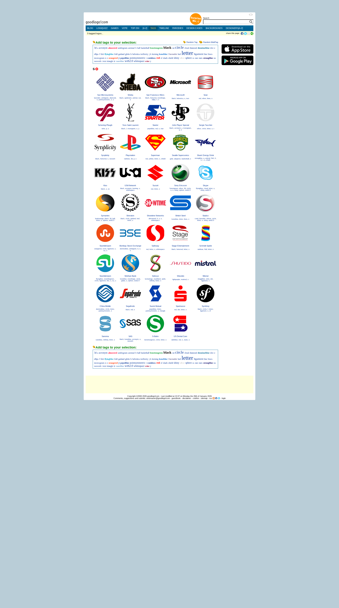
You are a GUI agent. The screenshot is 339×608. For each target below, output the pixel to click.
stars (201, 58)
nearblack (157, 279)
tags (153, 28)
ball (138, 48)
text (104, 61)
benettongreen (156, 48)
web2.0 (129, 60)
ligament (198, 54)
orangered (113, 58)
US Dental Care (180, 336)
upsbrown (128, 98)
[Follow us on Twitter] (219, 398)
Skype (205, 185)
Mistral (205, 276)
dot (211, 48)
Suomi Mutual (155, 306)
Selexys (155, 276)
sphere (188, 58)
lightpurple (176, 279)
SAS (130, 336)
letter (187, 53)
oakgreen (177, 159)
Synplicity (105, 155)
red (158, 58)
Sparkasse (180, 306)
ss (193, 58)
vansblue (120, 61)
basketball (145, 48)
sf (161, 58)
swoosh (97, 61)
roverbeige (161, 98)
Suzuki (155, 185)
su (215, 58)
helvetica (136, 54)
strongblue (208, 58)
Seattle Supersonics (180, 155)
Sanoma (105, 336)
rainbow (151, 58)
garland (121, 54)
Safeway (155, 246)
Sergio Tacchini (205, 125)
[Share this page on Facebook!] (242, 33)
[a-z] (145, 28)
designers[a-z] (234, 28)
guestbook (176, 398)
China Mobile (105, 306)
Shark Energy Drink (205, 155)
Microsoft (181, 95)
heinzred (153, 98)
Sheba (130, 95)
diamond (193, 48)
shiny (176, 58)
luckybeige (149, 279)
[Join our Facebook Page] (216, 398)
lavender (173, 54)
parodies (177, 28)
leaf (179, 54)
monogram (99, 58)
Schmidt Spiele (205, 246)
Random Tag (191, 42)
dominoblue (204, 48)
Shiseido (180, 276)
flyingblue (109, 54)
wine (147, 61)
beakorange (99, 218)
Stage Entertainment (180, 246)
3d (95, 48)
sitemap (204, 398)
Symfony (205, 306)
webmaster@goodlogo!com (158, 398)
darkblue (174, 340)
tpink (163, 279)
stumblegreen (109, 279)
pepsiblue (124, 58)
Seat (205, 95)
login (224, 398)
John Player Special (180, 125)
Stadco (206, 216)
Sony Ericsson (180, 185)
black (167, 47)
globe (127, 54)
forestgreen (174, 188)
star (196, 58)
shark (165, 58)
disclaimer (186, 398)
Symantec (105, 216)
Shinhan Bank (130, 276)
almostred (112, 48)
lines (210, 54)
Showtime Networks (155, 216)
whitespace (139, 61)
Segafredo (130, 306)
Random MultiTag (210, 42)
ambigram (122, 48)
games (114, 28)
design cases (194, 28)
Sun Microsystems (105, 95)
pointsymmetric (137, 58)
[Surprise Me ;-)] (195, 24)
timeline (164, 28)
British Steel (181, 216)
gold (171, 159)
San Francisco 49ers (155, 95)
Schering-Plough (105, 125)
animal (131, 48)
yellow (151, 159)
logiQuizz (102, 28)
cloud (187, 48)
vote (124, 28)
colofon (196, 398)
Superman (155, 155)
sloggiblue (201, 279)
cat (173, 48)
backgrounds (214, 28)
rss (210, 398)
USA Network (130, 185)
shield (170, 58)
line (205, 54)
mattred (184, 279)
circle (179, 47)
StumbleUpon (105, 246)
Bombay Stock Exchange (130, 246)
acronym (103, 48)
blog (90, 28)
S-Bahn (155, 336)
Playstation (130, 155)
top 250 (135, 28)
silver (182, 58)
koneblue (163, 54)
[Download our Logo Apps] (237, 54)
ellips (96, 54)
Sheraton (130, 216)
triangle (110, 61)
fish (102, 54)
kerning (155, 54)
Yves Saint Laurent (130, 125)
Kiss (105, 185)
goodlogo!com (153, 396)
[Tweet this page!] (245, 33)
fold (116, 54)
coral (196, 218)
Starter (155, 125)
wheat (209, 218)
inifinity (144, 54)
